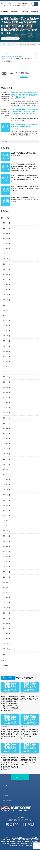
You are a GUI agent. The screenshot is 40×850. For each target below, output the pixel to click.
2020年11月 (7, 526)
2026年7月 (6, 228)
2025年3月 (6, 295)
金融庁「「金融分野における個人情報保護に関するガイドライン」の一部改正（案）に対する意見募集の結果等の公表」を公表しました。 (10, 763)
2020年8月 (6, 541)
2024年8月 (6, 325)
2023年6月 (6, 397)
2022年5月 (6, 443)
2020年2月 (6, 572)
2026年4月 (6, 238)
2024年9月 (6, 320)
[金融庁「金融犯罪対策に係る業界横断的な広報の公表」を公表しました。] (5, 127)
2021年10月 (7, 474)
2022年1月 (6, 464)
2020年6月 (6, 551)
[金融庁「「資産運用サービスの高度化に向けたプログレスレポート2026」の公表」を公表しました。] (5, 190)
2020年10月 (7, 531)
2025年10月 (7, 264)
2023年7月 (6, 392)
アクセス (5, 790)
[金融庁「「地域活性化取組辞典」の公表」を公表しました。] (5, 156)
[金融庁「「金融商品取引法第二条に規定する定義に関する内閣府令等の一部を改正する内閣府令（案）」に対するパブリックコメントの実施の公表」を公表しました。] (5, 167)
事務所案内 (15, 11)
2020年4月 (6, 561)
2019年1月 (6, 638)
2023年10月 (7, 377)
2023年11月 (7, 372)
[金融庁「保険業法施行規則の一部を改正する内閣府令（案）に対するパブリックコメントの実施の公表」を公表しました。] (5, 112)
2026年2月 (6, 248)
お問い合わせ (7, 800)
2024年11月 (7, 310)
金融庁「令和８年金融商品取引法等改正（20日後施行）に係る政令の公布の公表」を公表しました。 (24, 199)
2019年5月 (6, 618)
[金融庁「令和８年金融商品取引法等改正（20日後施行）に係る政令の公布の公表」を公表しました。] (5, 201)
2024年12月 (7, 305)
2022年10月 (7, 423)
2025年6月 (6, 279)
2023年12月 (7, 366)
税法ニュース (13, 38)
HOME (5, 785)
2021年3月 (6, 505)
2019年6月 (6, 613)
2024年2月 (6, 356)
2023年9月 (6, 382)
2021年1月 (6, 515)
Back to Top (20, 778)
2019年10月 (7, 592)
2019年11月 (7, 587)
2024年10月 (7, 315)
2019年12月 (7, 582)
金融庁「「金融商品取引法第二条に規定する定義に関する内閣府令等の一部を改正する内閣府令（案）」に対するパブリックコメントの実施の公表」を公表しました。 (10, 703)
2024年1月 (6, 361)
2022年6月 (6, 438)
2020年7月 (6, 546)
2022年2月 (6, 459)
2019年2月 (6, 633)
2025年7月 (6, 274)
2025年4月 (6, 289)
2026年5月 (6, 233)
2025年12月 (7, 254)
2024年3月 (6, 351)
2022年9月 (6, 428)
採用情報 (35, 11)
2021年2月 (6, 510)
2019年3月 (6, 628)
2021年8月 (6, 479)
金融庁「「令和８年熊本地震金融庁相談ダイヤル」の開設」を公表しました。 (29, 761)
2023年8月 (6, 387)
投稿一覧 (23, 76)
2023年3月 (6, 413)
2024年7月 (6, 331)
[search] (37, 141)
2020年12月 (7, 520)
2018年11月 (7, 649)
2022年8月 (6, 433)
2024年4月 (6, 346)
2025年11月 (7, 259)
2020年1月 (6, 577)
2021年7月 (6, 484)
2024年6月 (6, 336)
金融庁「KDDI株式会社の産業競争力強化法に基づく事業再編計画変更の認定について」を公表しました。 (25, 95)
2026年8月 (6, 223)
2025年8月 (6, 269)
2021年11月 (7, 469)
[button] (36, 4)
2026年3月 (6, 243)
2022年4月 (6, 449)
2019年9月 (6, 597)
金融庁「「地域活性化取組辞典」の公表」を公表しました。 (29, 699)
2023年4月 (6, 408)
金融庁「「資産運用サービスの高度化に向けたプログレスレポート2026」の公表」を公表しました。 (25, 188)
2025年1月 (6, 300)
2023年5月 (6, 402)
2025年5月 (6, 284)
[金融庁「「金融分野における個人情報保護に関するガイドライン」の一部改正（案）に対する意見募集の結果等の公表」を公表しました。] (5, 179)
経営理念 (25, 11)
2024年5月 (6, 341)
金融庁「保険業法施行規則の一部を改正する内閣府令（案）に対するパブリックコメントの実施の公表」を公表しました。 (25, 112)
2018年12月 (7, 644)
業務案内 (5, 11)
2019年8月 (6, 603)
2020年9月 (6, 536)
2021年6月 (6, 490)
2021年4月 (6, 500)
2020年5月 (6, 556)
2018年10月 (7, 654)
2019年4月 (6, 623)
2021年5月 (6, 495)
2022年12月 (7, 418)
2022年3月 (6, 454)
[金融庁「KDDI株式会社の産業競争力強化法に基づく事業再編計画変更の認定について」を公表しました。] (5, 96)
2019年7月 (6, 608)
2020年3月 (6, 567)
